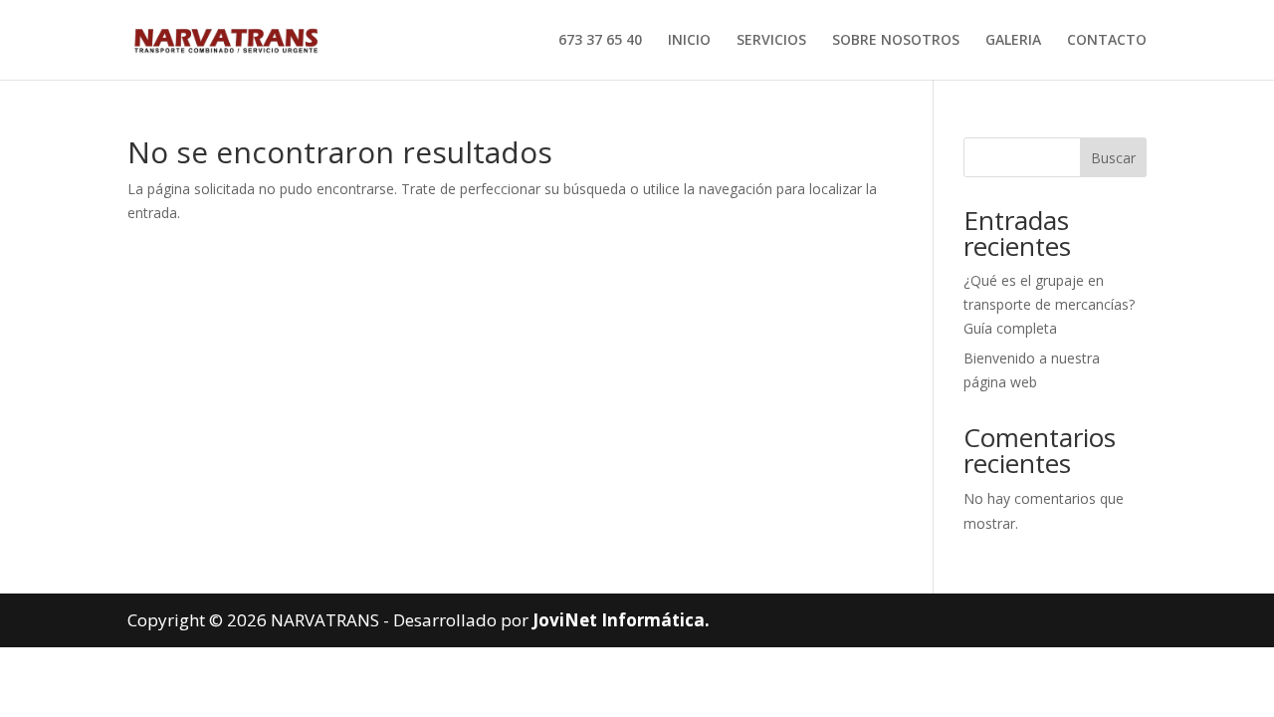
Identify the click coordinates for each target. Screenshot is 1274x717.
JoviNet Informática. (621, 619)
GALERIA (1013, 41)
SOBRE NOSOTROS (895, 41)
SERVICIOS (771, 41)
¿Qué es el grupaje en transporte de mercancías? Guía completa (1049, 304)
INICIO (689, 41)
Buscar (1113, 157)
